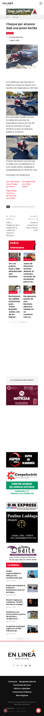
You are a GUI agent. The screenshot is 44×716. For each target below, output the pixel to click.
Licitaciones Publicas (22, 692)
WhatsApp (22, 708)
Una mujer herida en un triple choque (28, 184)
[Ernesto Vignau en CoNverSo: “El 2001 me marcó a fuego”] (32, 603)
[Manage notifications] (5, 711)
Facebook (11, 711)
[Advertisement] (22, 353)
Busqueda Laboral (27, 681)
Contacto (12, 681)
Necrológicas (22, 695)
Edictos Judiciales (22, 688)
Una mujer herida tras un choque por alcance (12, 184)
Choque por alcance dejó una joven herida (23, 206)
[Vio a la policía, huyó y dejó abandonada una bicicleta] (15, 257)
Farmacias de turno (22, 685)
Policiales (10, 33)
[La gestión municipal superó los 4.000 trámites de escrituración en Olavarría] (32, 629)
